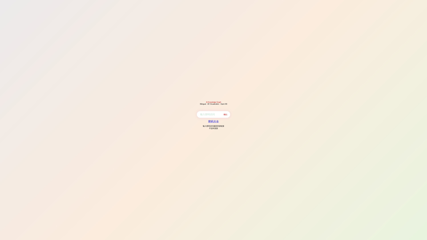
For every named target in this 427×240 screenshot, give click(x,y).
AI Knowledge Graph (213, 102)
